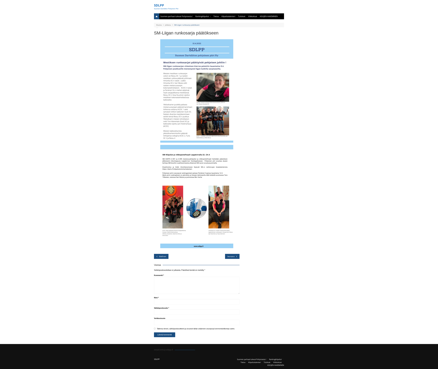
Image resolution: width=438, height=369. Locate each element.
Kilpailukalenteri (228, 16)
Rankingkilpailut (202, 16)
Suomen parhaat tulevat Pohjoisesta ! (176, 16)
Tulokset (241, 16)
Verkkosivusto (159, 318)
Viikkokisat (252, 16)
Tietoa (216, 16)
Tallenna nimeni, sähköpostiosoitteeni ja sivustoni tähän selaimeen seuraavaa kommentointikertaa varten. (196, 329)
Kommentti (159, 275)
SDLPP (159, 5)
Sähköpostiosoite (161, 308)
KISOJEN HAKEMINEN (269, 16)
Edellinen (162, 256)
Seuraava (231, 256)
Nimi (156, 298)
